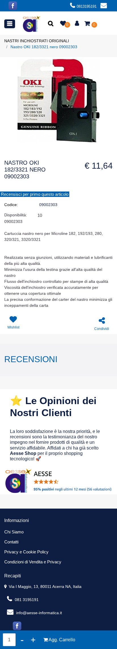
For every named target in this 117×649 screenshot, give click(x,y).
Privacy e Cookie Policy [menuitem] (26, 551)
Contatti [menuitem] (11, 541)
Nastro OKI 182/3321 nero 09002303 (44, 47)
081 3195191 (26, 599)
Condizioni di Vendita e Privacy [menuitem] (32, 561)
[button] (51, 24)
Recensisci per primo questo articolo (34, 194)
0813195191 (87, 6)
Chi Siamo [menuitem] (14, 531)
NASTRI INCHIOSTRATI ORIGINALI (36, 41)
